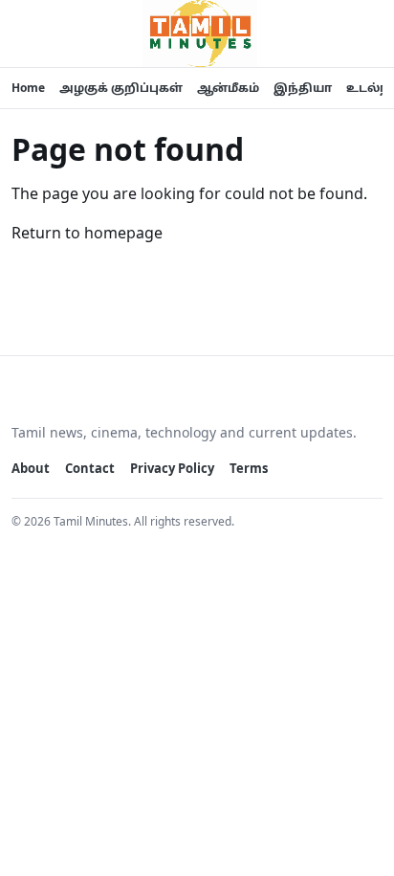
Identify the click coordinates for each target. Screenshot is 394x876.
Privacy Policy (172, 468)
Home (28, 87)
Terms (249, 468)
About (30, 468)
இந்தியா (303, 87)
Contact (90, 468)
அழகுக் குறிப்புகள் (121, 87)
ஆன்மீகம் (228, 87)
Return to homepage (87, 232)
